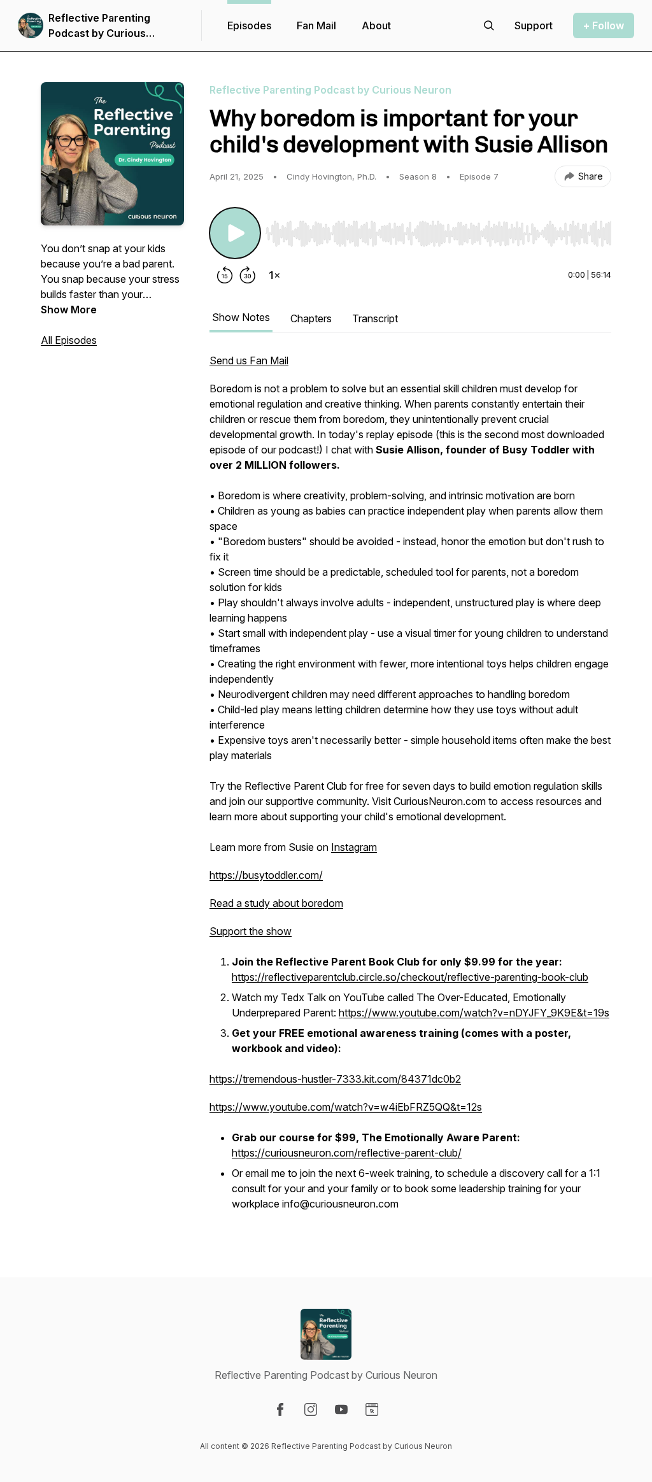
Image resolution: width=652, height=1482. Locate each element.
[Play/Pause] (234, 233)
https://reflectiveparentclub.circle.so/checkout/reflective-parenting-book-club (410, 977)
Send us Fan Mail (248, 360)
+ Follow (603, 25)
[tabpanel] (410, 790)
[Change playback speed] (274, 275)
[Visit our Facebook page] (280, 1409)
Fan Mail (316, 25)
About (376, 25)
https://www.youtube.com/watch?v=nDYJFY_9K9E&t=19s (474, 1012)
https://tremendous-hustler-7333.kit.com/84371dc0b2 (335, 1078)
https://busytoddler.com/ (266, 875)
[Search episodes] (489, 25)
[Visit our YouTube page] (341, 1409)
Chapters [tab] (311, 318)
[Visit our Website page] (371, 1409)
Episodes (249, 25)
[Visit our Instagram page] (310, 1409)
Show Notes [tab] (241, 317)
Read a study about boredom (276, 903)
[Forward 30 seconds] (248, 275)
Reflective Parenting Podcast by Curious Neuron (99, 26)
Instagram (354, 847)
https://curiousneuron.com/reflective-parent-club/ (347, 1152)
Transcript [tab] (375, 318)
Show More (69, 309)
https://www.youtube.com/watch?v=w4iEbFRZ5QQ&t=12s (345, 1107)
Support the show (250, 931)
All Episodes (69, 340)
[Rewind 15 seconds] (225, 275)
